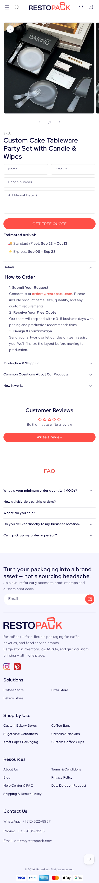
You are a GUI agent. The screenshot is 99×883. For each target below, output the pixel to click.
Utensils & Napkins (65, 734)
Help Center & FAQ (18, 785)
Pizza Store (60, 690)
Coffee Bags (61, 725)
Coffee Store (13, 690)
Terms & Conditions (66, 769)
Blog (6, 777)
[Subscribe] (89, 599)
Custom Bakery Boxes (20, 725)
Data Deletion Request (69, 785)
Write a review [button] (49, 437)
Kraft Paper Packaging (20, 742)
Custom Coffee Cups (67, 742)
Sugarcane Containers (20, 734)
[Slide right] (60, 122)
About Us (10, 769)
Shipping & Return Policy (22, 794)
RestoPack (43, 869)
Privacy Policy (62, 777)
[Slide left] (39, 122)
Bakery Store (13, 698)
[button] (7, 7)
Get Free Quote (49, 223)
